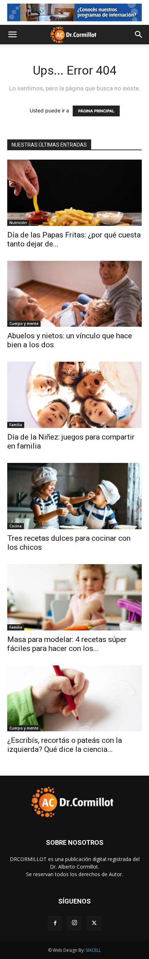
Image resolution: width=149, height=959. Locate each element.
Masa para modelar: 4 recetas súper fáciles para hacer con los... (67, 644)
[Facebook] (55, 923)
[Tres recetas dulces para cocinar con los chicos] (74, 496)
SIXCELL (93, 950)
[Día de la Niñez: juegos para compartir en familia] (74, 395)
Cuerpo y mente (23, 323)
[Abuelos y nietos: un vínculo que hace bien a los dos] (74, 294)
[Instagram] (74, 923)
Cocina (15, 525)
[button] (12, 34)
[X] (94, 923)
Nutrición (18, 222)
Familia (15, 424)
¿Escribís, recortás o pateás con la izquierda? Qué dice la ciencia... (64, 745)
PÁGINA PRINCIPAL (96, 110)
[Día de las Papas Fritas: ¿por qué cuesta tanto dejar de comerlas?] (74, 193)
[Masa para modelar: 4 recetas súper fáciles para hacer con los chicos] (74, 597)
